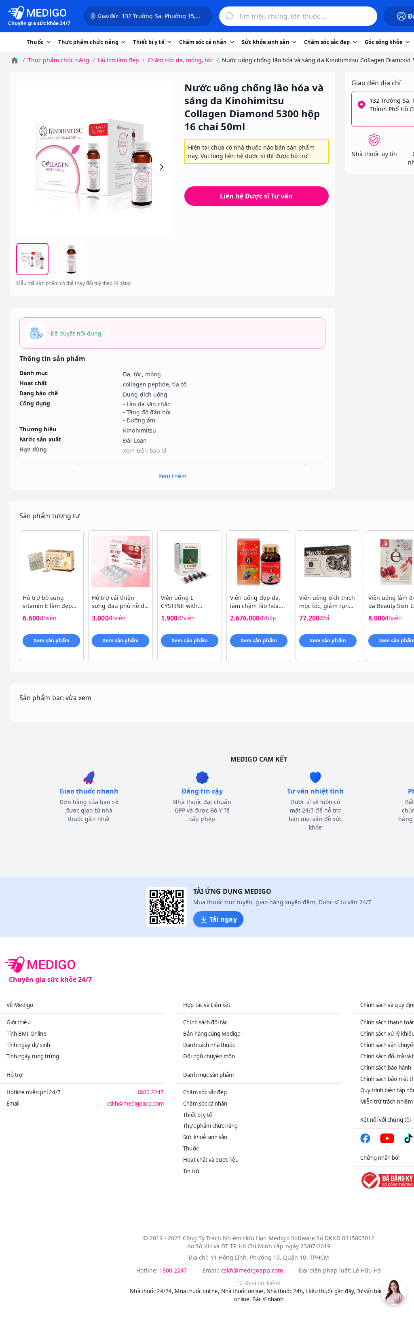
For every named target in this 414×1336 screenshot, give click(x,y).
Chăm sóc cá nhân (205, 1103)
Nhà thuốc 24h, (285, 1291)
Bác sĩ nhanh (267, 1299)
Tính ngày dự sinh (28, 1045)
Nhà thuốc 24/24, (151, 1291)
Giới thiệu (18, 1022)
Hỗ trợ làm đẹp (118, 60)
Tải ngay (223, 919)
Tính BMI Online (26, 1033)
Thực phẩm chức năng (58, 60)
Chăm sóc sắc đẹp (205, 1092)
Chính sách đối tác (205, 1022)
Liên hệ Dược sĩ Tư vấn (256, 196)
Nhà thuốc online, (243, 1291)
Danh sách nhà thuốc (209, 1045)
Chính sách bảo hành (385, 1067)
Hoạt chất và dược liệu (210, 1159)
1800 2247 (150, 1092)
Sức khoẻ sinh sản (205, 1137)
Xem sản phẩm (52, 640)
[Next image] (162, 167)
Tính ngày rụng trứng (32, 1056)
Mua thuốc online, (197, 1291)
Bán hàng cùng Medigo (212, 1033)
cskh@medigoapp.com (135, 1103)
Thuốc (190, 1148)
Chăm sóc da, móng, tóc (180, 60)
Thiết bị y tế (197, 1115)
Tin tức (191, 1171)
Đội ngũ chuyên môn (209, 1056)
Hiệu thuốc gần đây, (330, 1291)
